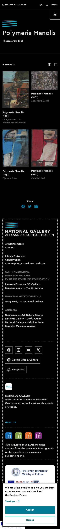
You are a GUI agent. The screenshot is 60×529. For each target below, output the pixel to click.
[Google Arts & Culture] (23, 361)
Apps (8, 422)
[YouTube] (30, 351)
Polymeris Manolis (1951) (13, 114)
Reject (30, 520)
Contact (9, 247)
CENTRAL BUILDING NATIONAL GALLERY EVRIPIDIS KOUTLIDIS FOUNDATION (27, 275)
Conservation (12, 259)
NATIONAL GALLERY (15, 5)
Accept (30, 510)
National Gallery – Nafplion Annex (24, 322)
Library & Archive (15, 256)
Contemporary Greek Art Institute (25, 263)
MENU (54, 5)
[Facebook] (10, 351)
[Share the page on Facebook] (23, 206)
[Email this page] (36, 206)
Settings (10, 501)
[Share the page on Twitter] (29, 206)
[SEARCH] (47, 5)
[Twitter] (39, 351)
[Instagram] (20, 351)
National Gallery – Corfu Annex (23, 318)
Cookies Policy (17, 495)
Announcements (14, 243)
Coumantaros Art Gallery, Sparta (24, 315)
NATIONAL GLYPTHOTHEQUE (23, 296)
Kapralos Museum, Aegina (20, 326)
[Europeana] (17, 371)
